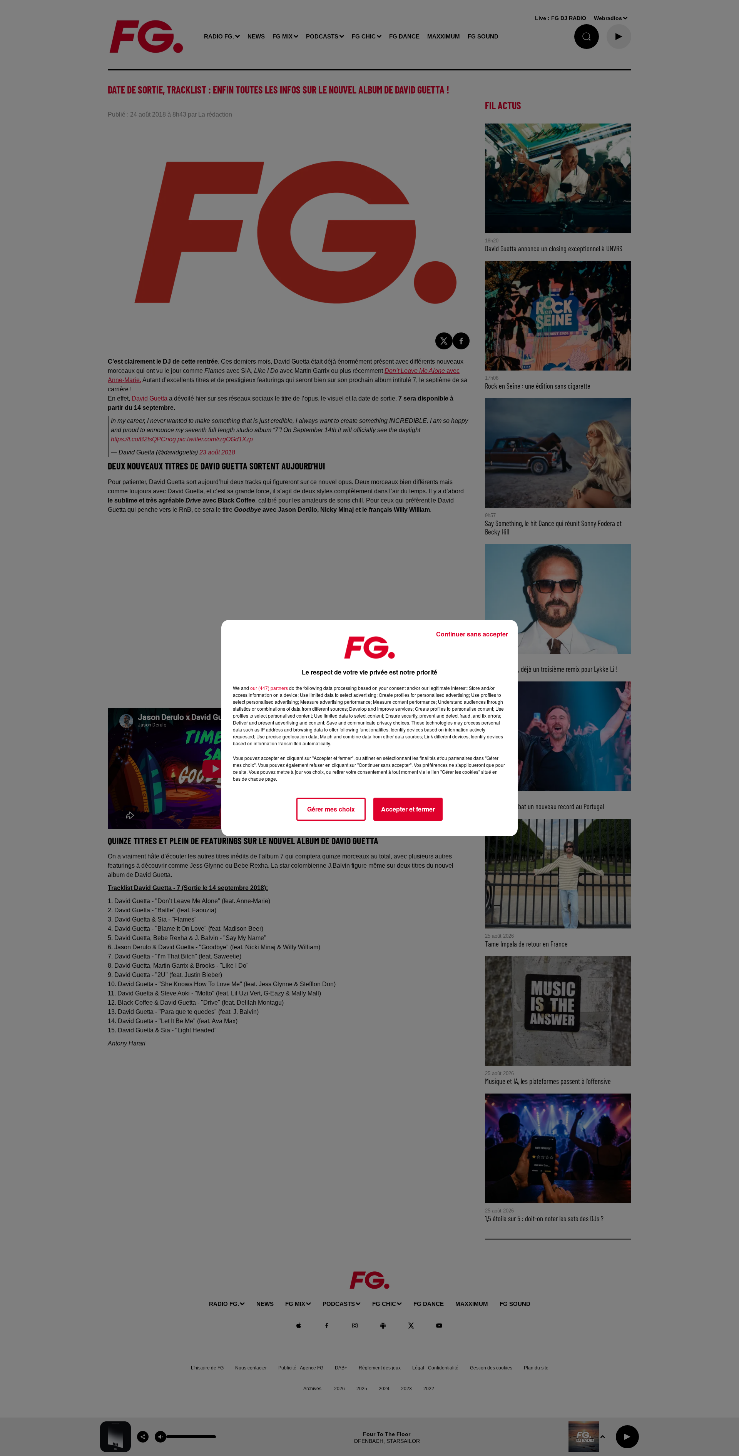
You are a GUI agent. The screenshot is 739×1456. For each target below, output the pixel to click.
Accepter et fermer (408, 809)
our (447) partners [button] (269, 688)
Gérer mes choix (331, 809)
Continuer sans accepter (472, 633)
